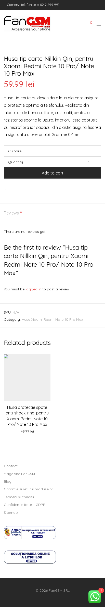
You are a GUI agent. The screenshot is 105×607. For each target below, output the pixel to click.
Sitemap (11, 512)
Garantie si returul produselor (28, 489)
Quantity (15, 162)
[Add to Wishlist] (6, 187)
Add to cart (52, 173)
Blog (7, 481)
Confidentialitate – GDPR (24, 504)
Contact (11, 466)
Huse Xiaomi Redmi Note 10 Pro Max (52, 319)
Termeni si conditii (19, 497)
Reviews (13, 212)
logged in (33, 289)
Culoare (14, 151)
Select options (27, 431)
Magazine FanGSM (19, 473)
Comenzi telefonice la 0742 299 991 (32, 5)
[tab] (52, 213)
